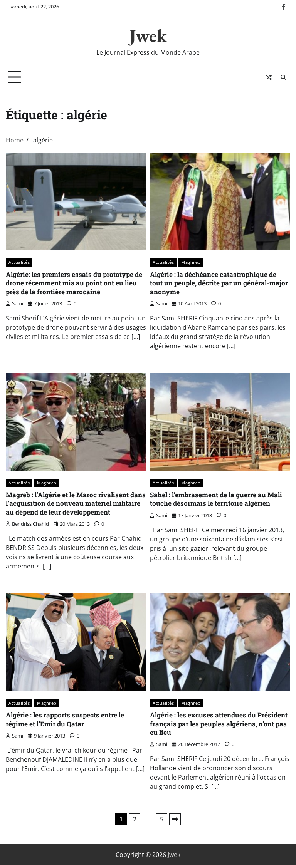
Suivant (175, 819)
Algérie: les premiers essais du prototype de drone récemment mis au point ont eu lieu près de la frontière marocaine (74, 283)
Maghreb (191, 262)
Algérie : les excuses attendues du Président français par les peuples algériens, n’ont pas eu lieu (219, 724)
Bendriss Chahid (30, 523)
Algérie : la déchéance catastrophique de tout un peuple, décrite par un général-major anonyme (219, 283)
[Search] (283, 77)
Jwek (148, 35)
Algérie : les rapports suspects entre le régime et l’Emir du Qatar (65, 719)
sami (17, 303)
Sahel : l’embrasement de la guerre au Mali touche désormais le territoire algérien (216, 499)
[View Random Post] (268, 77)
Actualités (19, 262)
